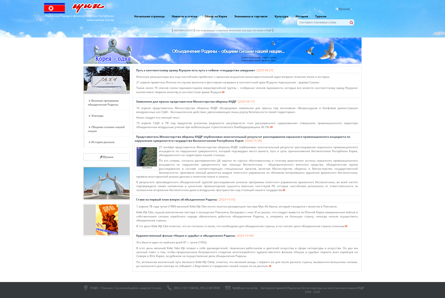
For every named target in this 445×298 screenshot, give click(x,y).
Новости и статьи (184, 16)
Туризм (320, 16)
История (302, 16)
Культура (281, 16)
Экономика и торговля (250, 16)
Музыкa (107, 157)
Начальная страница (149, 16)
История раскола (102, 142)
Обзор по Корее (216, 16)
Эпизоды (97, 116)
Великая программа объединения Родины (103, 103)
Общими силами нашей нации (106, 129)
